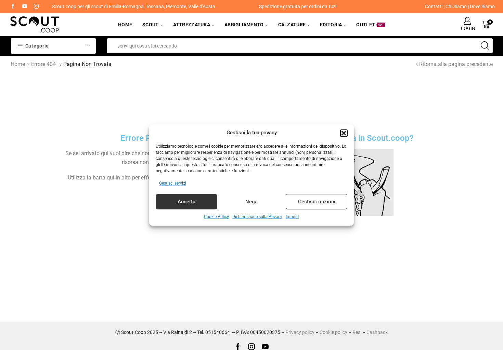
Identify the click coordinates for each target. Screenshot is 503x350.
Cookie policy (333, 332)
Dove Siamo (482, 6)
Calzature (292, 24)
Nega (251, 202)
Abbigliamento (244, 24)
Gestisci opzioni (316, 202)
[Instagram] (36, 6)
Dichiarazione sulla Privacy (257, 217)
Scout (150, 24)
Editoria (331, 24)
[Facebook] (13, 6)
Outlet (370, 24)
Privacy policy (299, 332)
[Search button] (485, 46)
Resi (356, 332)
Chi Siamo (456, 6)
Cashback (377, 332)
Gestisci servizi (172, 183)
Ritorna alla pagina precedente (456, 64)
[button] (343, 133)
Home (125, 24)
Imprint (292, 217)
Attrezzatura (191, 24)
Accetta (186, 202)
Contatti (433, 6)
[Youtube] (24, 6)
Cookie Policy (216, 217)
